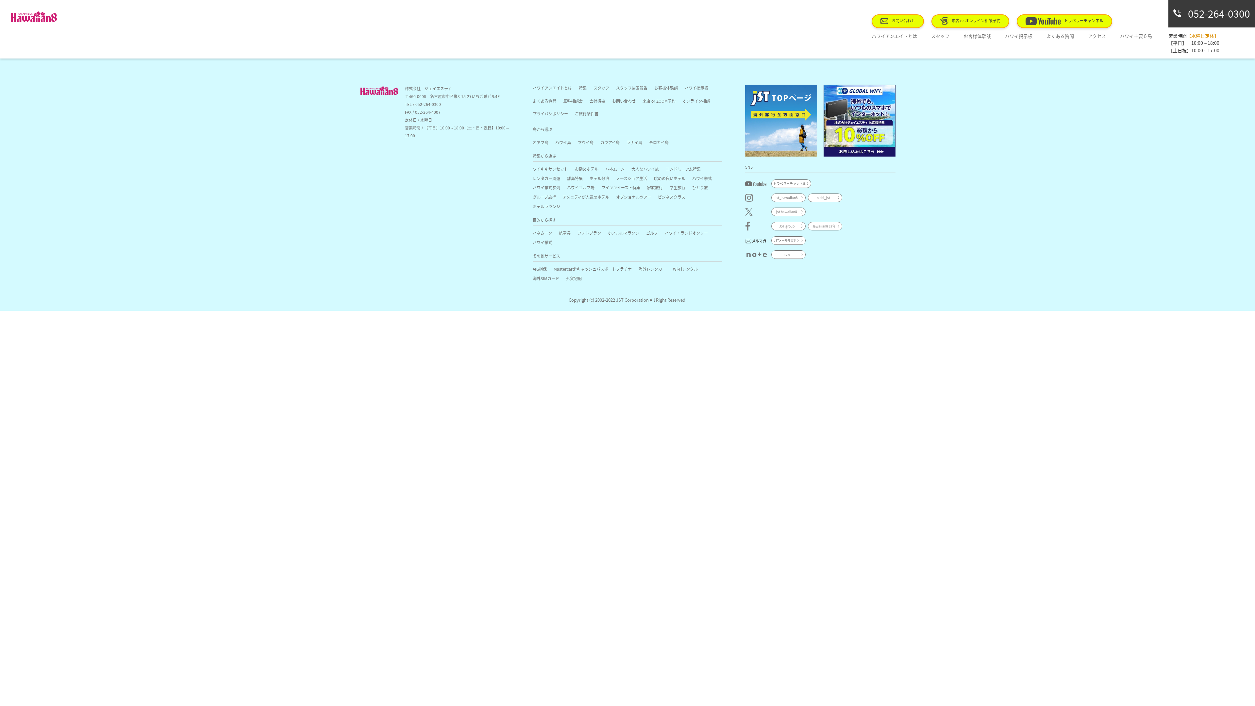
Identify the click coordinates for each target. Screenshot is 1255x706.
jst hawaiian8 (786, 211)
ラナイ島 (634, 142)
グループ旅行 (544, 197)
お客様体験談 (977, 36)
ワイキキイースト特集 (620, 187)
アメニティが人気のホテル (586, 197)
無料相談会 (573, 101)
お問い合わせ (903, 20)
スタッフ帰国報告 (631, 88)
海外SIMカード (546, 278)
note (787, 254)
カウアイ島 (610, 142)
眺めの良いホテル (669, 178)
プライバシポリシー (550, 113)
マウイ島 (586, 142)
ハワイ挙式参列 (546, 187)
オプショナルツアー (633, 197)
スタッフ (940, 36)
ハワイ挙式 (702, 178)
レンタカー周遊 (546, 178)
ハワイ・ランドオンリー (686, 233)
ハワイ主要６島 (1136, 36)
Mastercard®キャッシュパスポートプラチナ (593, 269)
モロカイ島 (659, 142)
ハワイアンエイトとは (894, 36)
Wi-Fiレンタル (685, 269)
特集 (583, 88)
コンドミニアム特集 (683, 169)
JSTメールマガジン (786, 240)
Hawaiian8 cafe (823, 226)
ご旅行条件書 (586, 113)
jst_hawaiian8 (787, 197)
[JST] (781, 121)
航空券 (565, 233)
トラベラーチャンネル (1083, 20)
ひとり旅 (700, 187)
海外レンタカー (652, 269)
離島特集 (575, 178)
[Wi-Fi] (859, 121)
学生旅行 (677, 187)
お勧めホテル (586, 169)
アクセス (1097, 36)
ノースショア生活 (631, 178)
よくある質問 (1060, 36)
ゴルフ (652, 233)
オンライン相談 (696, 101)
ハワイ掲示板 (1018, 36)
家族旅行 (655, 187)
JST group (787, 226)
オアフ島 (540, 142)
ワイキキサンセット (550, 169)
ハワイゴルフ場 (580, 187)
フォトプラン (589, 233)
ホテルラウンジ (546, 206)
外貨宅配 (574, 278)
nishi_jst (823, 197)
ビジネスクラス (671, 197)
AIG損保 (540, 269)
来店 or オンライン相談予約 (975, 20)
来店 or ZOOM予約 (659, 101)
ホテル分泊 (599, 178)
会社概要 (597, 101)
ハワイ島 (563, 142)
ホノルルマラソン (623, 233)
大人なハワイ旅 (645, 169)
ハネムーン (615, 169)
